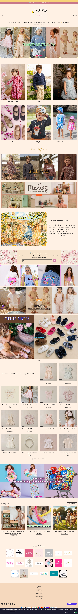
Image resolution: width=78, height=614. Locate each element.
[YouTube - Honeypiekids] (14, 604)
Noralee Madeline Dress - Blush (48, 428)
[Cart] (76, 15)
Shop (39, 167)
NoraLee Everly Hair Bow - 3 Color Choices (68, 429)
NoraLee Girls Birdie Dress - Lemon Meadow (10, 429)
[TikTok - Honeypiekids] (10, 604)
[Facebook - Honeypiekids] (6, 604)
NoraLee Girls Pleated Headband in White (29, 453)
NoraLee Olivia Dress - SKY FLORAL (68, 382)
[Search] (2, 15)
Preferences (71, 612)
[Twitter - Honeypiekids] (2, 604)
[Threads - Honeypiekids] (4, 604)
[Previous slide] (2, 42)
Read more (13, 535)
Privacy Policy (13, 611)
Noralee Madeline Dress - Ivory (10, 452)
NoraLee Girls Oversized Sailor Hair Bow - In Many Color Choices (10, 405)
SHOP (62, 238)
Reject (66, 612)
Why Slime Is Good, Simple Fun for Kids (39, 531)
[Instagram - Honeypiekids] (8, 604)
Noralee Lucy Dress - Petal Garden (48, 382)
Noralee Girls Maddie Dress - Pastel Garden (29, 429)
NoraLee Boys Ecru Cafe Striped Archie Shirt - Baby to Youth (68, 453)
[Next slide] (76, 42)
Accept (75, 612)
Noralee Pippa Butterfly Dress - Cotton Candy (29, 405)
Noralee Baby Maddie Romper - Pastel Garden (68, 405)
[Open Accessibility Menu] (3, 306)
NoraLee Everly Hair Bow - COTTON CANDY (48, 405)
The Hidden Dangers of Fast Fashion (64, 531)
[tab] (38, 360)
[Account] (74, 15)
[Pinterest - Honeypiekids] (12, 604)
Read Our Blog (72, 503)
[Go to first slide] (76, 337)
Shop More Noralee (39, 458)
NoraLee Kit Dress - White (48, 452)
